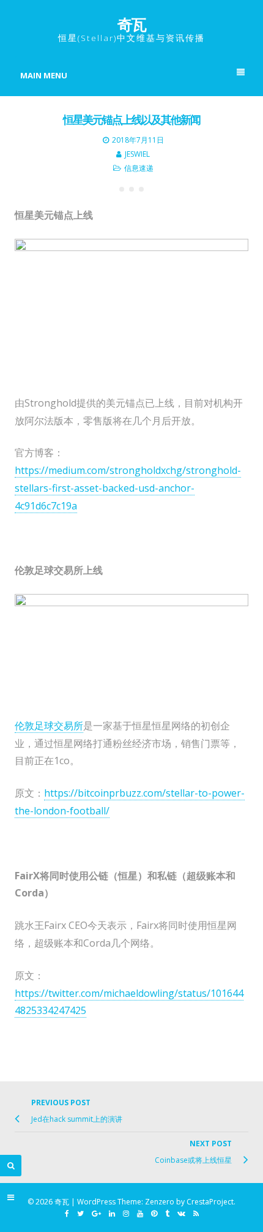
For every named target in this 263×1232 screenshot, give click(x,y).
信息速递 (139, 168)
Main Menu (43, 75)
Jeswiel (137, 154)
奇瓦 (131, 23)
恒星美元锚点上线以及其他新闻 (131, 119)
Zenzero (159, 1201)
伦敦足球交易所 (49, 725)
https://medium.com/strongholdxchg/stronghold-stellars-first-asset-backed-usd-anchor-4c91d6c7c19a (128, 488)
